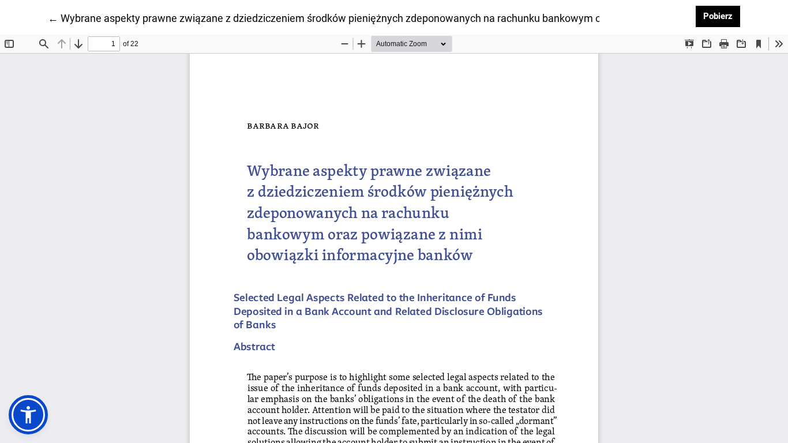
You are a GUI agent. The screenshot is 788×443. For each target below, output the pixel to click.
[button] (28, 414)
